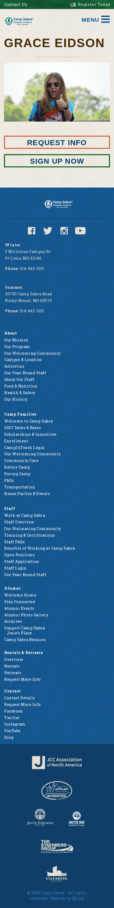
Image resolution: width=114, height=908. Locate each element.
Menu (90, 20)
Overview (13, 659)
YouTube (12, 730)
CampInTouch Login (24, 447)
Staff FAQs (14, 541)
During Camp (17, 473)
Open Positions (19, 554)
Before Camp (17, 467)
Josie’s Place (19, 632)
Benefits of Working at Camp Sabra (39, 548)
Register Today (94, 4)
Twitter (12, 717)
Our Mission (16, 339)
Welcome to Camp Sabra (28, 421)
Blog (8, 737)
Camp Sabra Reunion (25, 639)
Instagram (15, 724)
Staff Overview (19, 521)
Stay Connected (19, 601)
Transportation (19, 486)
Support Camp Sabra (24, 627)
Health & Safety (20, 392)
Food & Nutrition (20, 386)
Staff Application (21, 561)
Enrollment (16, 440)
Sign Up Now (57, 161)
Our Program (17, 346)
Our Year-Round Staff (25, 372)
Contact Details (19, 697)
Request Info (57, 143)
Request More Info (22, 679)
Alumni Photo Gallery (26, 614)
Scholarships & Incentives (30, 434)
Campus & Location (23, 359)
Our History (16, 399)
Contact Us (15, 4)
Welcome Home (20, 595)
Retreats (12, 672)
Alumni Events (19, 608)
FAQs (9, 480)
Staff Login (15, 568)
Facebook (13, 711)
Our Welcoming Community (32, 353)
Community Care (21, 460)
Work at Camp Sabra (24, 515)
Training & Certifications (29, 535)
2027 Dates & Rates (22, 427)
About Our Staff (19, 379)
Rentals (12, 666)
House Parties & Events (27, 493)
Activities (14, 366)
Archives (13, 621)
